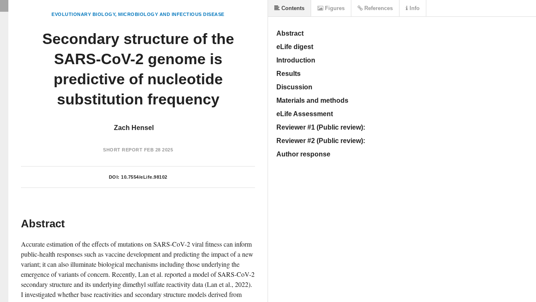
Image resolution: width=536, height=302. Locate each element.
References (378, 8)
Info (414, 8)
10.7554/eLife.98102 (144, 177)
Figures (334, 8)
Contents (292, 8)
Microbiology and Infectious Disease (171, 14)
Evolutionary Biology (83, 14)
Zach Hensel (134, 127)
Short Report (122, 149)
